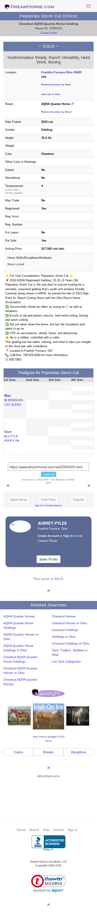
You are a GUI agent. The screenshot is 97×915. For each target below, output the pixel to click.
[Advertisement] (51, 791)
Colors (18, 752)
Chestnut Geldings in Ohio (70, 643)
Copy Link (48, 474)
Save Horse (18, 499)
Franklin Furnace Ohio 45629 (61, 72)
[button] (48, 883)
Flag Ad (78, 499)
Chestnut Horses (64, 616)
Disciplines (78, 752)
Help (46, 829)
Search (34, 829)
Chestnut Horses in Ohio (69, 623)
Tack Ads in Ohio (50, 94)
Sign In (73, 829)
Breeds (48, 752)
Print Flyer (48, 499)
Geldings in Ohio (64, 636)
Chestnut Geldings (65, 630)
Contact (58, 829)
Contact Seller (48, 33)
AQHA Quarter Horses (19, 616)
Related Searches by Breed (56, 112)
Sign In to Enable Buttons (48, 505)
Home (21, 829)
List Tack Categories (66, 661)
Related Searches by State (56, 84)
